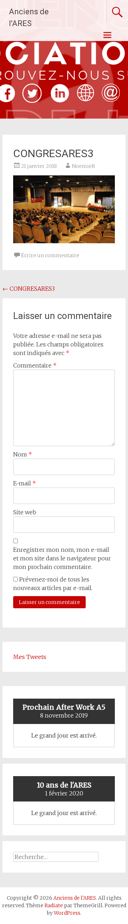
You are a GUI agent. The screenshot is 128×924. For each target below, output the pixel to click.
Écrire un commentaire (50, 255)
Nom (22, 454)
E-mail (24, 483)
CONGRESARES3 (28, 288)
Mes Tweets (29, 656)
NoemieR (83, 166)
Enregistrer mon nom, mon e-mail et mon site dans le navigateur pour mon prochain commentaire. (62, 558)
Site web (24, 512)
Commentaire (35, 365)
